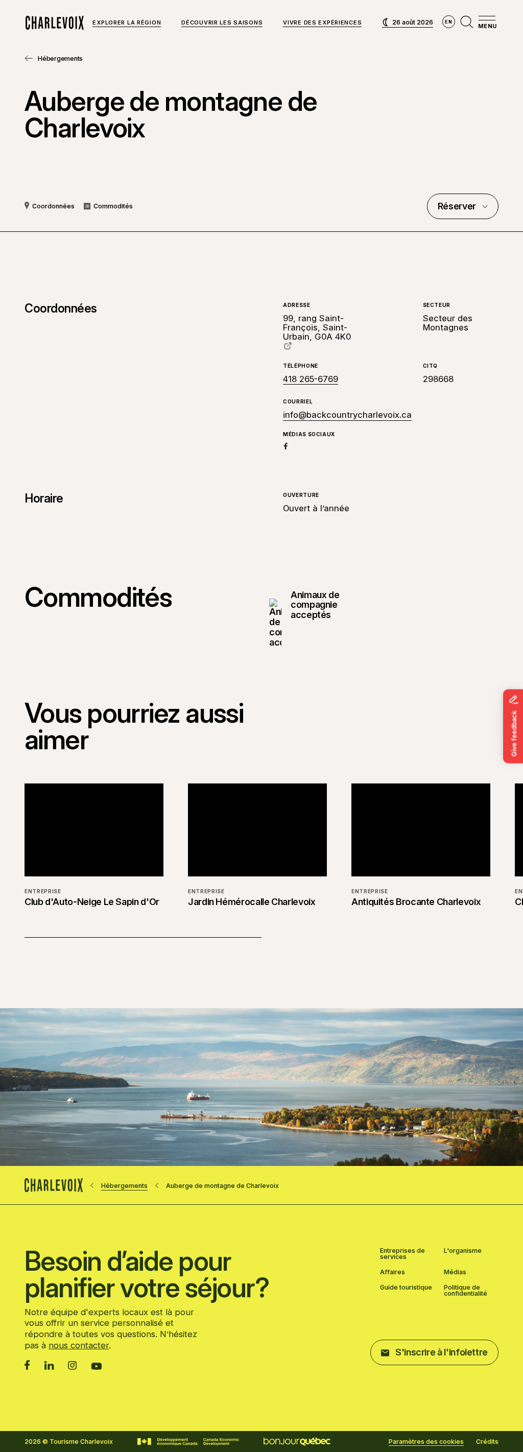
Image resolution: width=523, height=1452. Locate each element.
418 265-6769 (310, 379)
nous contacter (79, 1345)
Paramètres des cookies (426, 1442)
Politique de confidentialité (465, 1290)
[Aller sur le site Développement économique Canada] (188, 1442)
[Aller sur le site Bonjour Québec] (297, 1441)
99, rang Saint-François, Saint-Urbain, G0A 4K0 (317, 327)
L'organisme (463, 1251)
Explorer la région (126, 23)
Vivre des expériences (322, 23)
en (448, 22)
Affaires (392, 1272)
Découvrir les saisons (222, 23)
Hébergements (60, 58)
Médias (455, 1272)
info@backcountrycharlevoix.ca (347, 415)
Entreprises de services (402, 1254)
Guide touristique (406, 1287)
